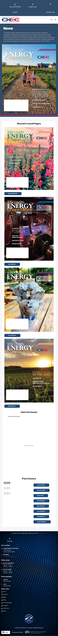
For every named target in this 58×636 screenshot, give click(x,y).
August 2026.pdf (12, 193)
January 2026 (41, 485)
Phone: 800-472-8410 (15, 6)
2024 (7, 493)
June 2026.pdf (12, 335)
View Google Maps (8, 556)
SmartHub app (41, 533)
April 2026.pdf (41, 500)
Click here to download (13, 416)
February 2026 (41, 490)
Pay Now (15, 12)
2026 (7, 483)
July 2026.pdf (11, 264)
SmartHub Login (50, 12)
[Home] (10, 19)
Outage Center (33, 6)
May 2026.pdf (11, 406)
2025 (7, 488)
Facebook (9, 540)
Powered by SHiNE (17, 632)
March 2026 (40, 495)
